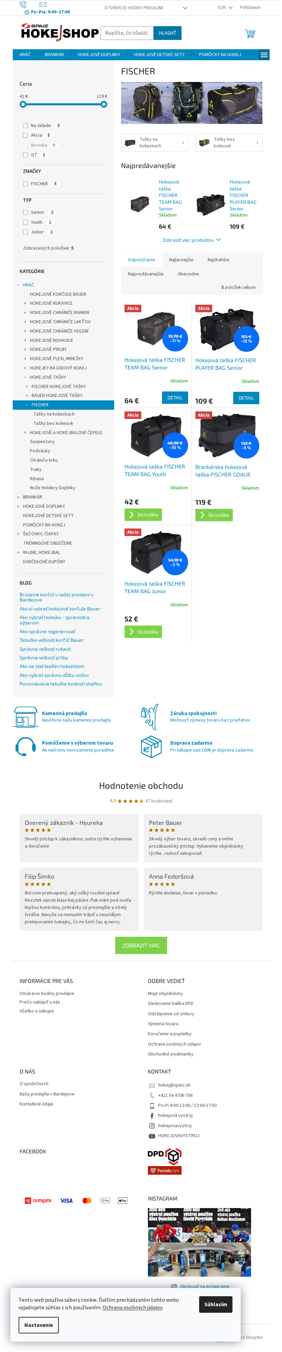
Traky (36, 469)
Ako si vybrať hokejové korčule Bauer (60, 608)
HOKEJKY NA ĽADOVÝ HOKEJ (58, 368)
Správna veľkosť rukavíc (46, 648)
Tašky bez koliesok (53, 423)
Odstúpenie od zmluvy (171, 1014)
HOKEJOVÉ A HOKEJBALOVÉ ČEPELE (66, 432)
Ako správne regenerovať (47, 631)
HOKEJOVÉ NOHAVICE (51, 340)
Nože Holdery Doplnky (52, 487)
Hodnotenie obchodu (141, 785)
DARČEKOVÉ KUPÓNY (44, 561)
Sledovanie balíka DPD (170, 1003)
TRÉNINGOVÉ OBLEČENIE (47, 543)
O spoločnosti (34, 1084)
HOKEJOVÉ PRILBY (48, 349)
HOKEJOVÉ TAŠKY (48, 377)
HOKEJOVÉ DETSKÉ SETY (48, 515)
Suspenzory (42, 441)
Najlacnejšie (181, 259)
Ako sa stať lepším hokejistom (52, 666)
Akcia (40, 135)
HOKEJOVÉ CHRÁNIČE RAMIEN (59, 312)
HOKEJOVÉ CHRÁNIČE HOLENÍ (59, 331)
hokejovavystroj (175, 1125)
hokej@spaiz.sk (174, 1085)
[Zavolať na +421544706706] (30, 4)
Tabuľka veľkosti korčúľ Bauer (52, 639)
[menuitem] (25, 54)
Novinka (43, 145)
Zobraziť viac (141, 945)
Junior (42, 232)
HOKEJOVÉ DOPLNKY (44, 506)
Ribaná (37, 478)
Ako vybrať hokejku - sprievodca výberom (54, 620)
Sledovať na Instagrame (204, 1286)
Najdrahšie (218, 259)
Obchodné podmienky (171, 1054)
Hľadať (167, 33)
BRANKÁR (32, 497)
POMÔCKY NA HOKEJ (44, 525)
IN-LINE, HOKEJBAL (41, 552)
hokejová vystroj (175, 1115)
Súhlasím (215, 1304)
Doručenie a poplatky (170, 1034)
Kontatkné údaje (36, 1104)
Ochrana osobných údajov (132, 1307)
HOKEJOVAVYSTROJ (178, 1135)
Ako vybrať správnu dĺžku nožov (54, 675)
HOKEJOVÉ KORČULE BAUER (58, 294)
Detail (175, 397)
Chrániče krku (44, 460)
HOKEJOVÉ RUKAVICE (51, 303)
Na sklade (45, 125)
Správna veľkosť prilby (44, 657)
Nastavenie (38, 1325)
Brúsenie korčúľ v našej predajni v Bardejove (56, 597)
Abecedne (188, 274)
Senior (42, 212)
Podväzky (40, 451)
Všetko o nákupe (37, 1011)
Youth (41, 222)
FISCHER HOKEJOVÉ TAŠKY (59, 386)
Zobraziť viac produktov (188, 240)
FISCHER (44, 183)
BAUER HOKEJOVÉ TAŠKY (57, 395)
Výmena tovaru (163, 1024)
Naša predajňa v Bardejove (47, 1094)
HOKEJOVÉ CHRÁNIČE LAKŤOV (60, 321)
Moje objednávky (165, 994)
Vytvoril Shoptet (246, 1337)
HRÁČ (28, 285)
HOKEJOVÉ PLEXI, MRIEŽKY (57, 358)
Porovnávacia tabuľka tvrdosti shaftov (61, 683)
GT (38, 154)
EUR (222, 7)
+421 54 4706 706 (175, 1095)
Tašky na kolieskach (54, 414)
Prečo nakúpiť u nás (40, 1002)
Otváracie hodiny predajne (134, 8)
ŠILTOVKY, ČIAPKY (41, 534)
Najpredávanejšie (146, 274)
